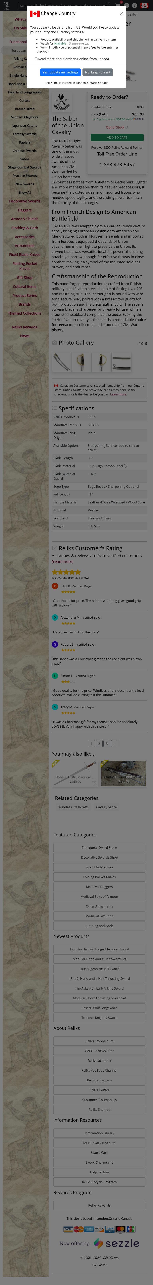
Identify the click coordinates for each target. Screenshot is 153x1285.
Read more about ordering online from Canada (73, 59)
